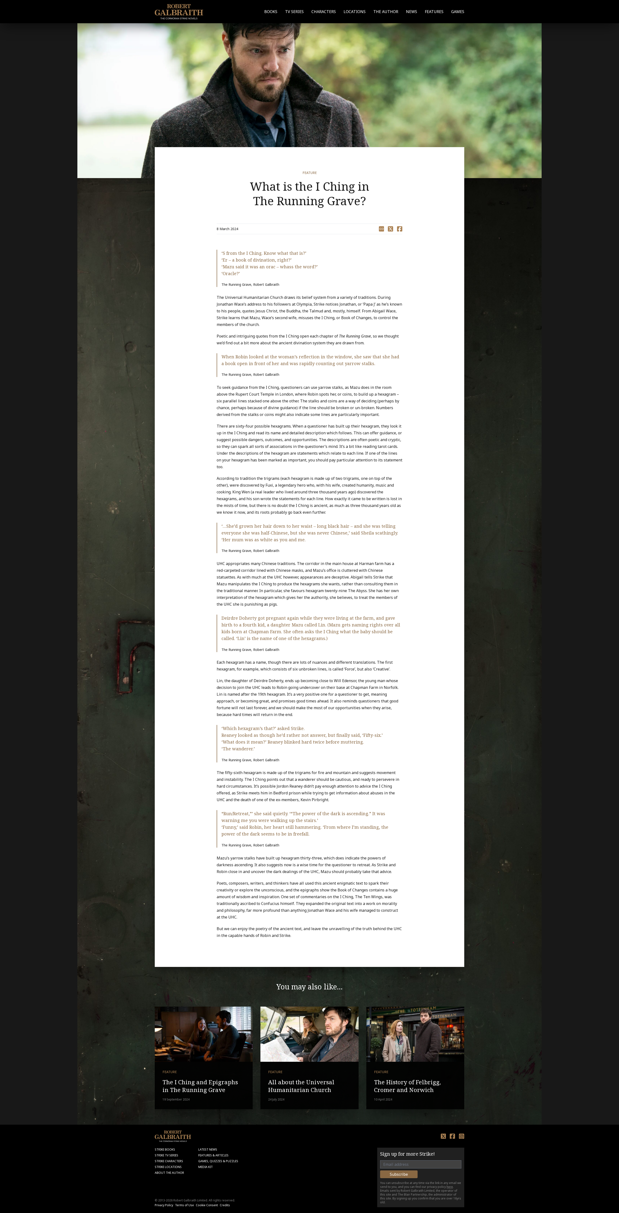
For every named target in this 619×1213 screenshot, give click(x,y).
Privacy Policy (164, 1205)
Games (457, 11)
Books (270, 11)
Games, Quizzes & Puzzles (218, 1161)
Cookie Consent (207, 1205)
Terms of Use (184, 1205)
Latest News (207, 1149)
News (411, 11)
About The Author (169, 1173)
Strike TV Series (166, 1155)
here (450, 1187)
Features (434, 11)
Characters (323, 11)
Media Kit (205, 1167)
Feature (309, 172)
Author (385, 11)
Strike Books (165, 1149)
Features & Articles (213, 1155)
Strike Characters (169, 1161)
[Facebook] (452, 1136)
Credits (225, 1205)
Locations (355, 11)
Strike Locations (168, 1167)
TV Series (294, 11)
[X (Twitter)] (443, 1136)
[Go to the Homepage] (179, 11)
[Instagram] (461, 1136)
